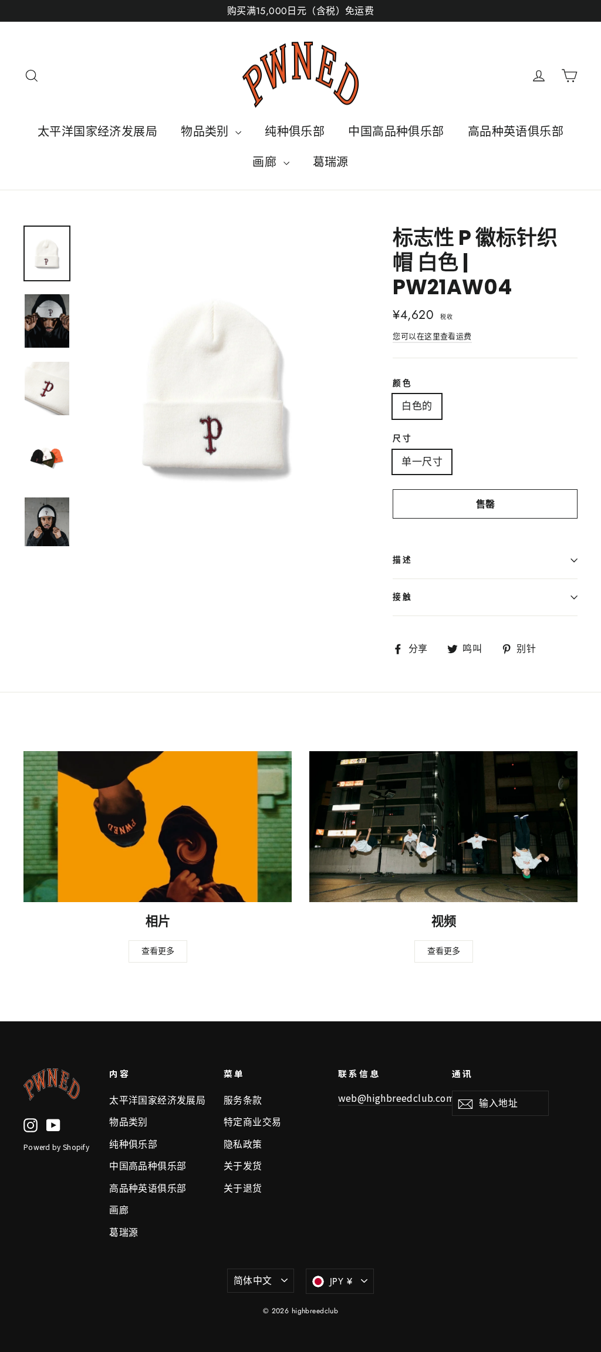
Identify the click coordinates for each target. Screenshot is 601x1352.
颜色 (402, 383)
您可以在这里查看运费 (432, 336)
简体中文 (253, 1280)
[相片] (157, 826)
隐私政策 (243, 1144)
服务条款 (243, 1100)
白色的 (416, 406)
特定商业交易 (253, 1122)
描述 (402, 560)
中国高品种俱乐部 (396, 131)
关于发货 (243, 1166)
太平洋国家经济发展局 (97, 131)
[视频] (443, 826)
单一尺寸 (422, 462)
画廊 (266, 162)
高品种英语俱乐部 (515, 131)
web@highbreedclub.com (396, 1098)
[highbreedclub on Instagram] (30, 1124)
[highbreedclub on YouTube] (53, 1124)
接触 (402, 597)
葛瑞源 (331, 162)
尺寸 (402, 438)
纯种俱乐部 (295, 131)
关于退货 (243, 1188)
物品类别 (206, 131)
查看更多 (157, 951)
